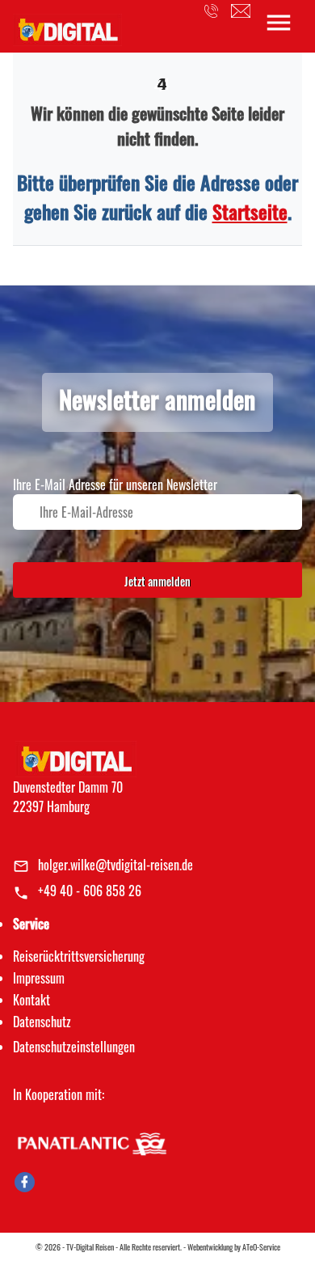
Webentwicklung (210, 1247)
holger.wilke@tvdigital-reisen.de (115, 864)
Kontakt (31, 999)
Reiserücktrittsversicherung (79, 956)
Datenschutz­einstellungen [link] (74, 1046)
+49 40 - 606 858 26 (89, 890)
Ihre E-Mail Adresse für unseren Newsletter (115, 484)
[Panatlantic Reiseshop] (91, 1141)
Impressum (39, 978)
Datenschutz (42, 1021)
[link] (67, 25)
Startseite (250, 211)
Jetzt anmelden (157, 581)
